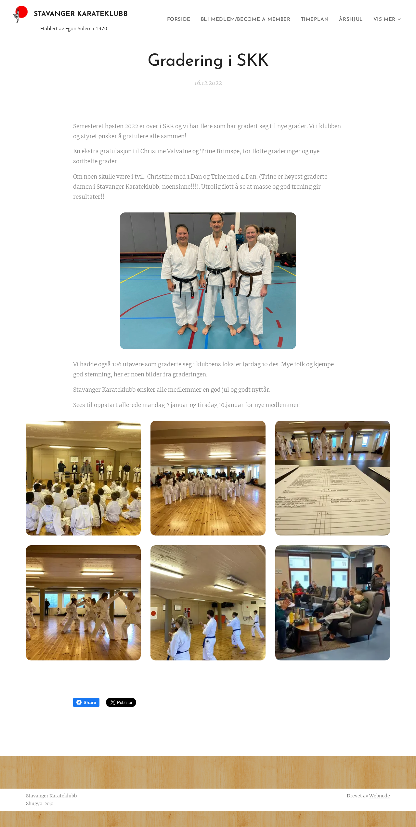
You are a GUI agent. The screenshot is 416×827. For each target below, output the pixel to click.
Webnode (379, 796)
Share (90, 702)
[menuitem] (180, 20)
